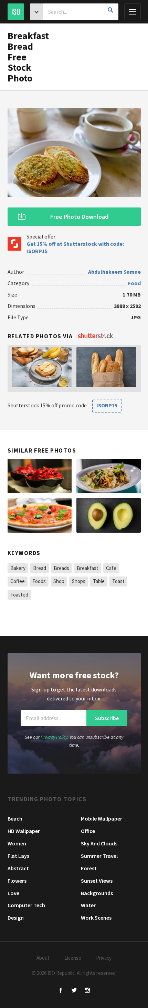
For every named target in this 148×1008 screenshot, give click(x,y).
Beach (15, 818)
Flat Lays (18, 855)
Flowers (17, 880)
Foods (39, 581)
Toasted (19, 594)
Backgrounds (97, 893)
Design (16, 917)
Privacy (104, 957)
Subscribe (107, 718)
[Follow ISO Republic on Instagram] (87, 991)
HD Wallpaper (24, 830)
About (43, 957)
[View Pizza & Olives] (40, 515)
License (72, 957)
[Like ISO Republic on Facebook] (61, 991)
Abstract (18, 868)
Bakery (17, 568)
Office (88, 830)
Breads (61, 568)
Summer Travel (99, 855)
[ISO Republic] (16, 11)
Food (134, 283)
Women (17, 843)
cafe (111, 568)
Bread (39, 568)
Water (88, 905)
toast (118, 581)
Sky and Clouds (99, 843)
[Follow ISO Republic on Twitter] (74, 991)
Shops (78, 581)
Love (13, 893)
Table (99, 581)
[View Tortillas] (108, 476)
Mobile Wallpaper (101, 818)
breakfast (87, 568)
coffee (17, 581)
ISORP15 (106, 405)
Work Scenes (96, 917)
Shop (58, 581)
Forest (89, 868)
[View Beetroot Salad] (40, 476)
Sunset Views (97, 880)
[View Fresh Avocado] (108, 515)
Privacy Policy (54, 737)
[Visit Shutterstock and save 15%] (95, 336)
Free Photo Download (79, 217)
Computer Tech (26, 905)
